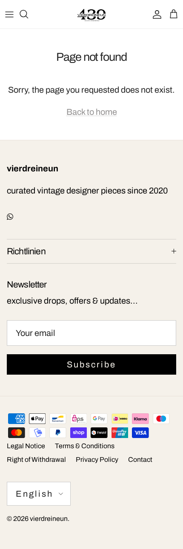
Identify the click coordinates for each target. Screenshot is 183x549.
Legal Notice (26, 445)
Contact (140, 459)
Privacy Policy (97, 459)
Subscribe (91, 364)
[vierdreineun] (91, 14)
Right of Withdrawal (36, 459)
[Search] (28, 14)
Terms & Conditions (84, 445)
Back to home (91, 112)
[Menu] (9, 14)
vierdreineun (49, 518)
